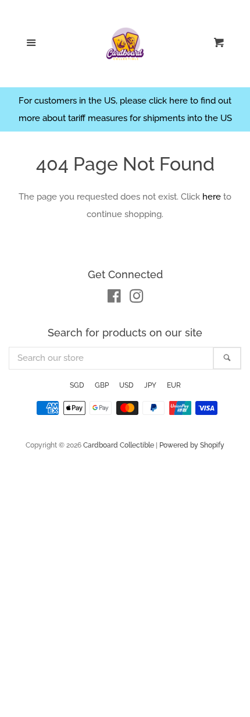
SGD (77, 385)
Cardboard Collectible (118, 445)
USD (126, 385)
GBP (102, 385)
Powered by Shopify (191, 445)
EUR (174, 385)
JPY (150, 385)
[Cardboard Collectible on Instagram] (137, 298)
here (211, 196)
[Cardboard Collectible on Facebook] (114, 298)
